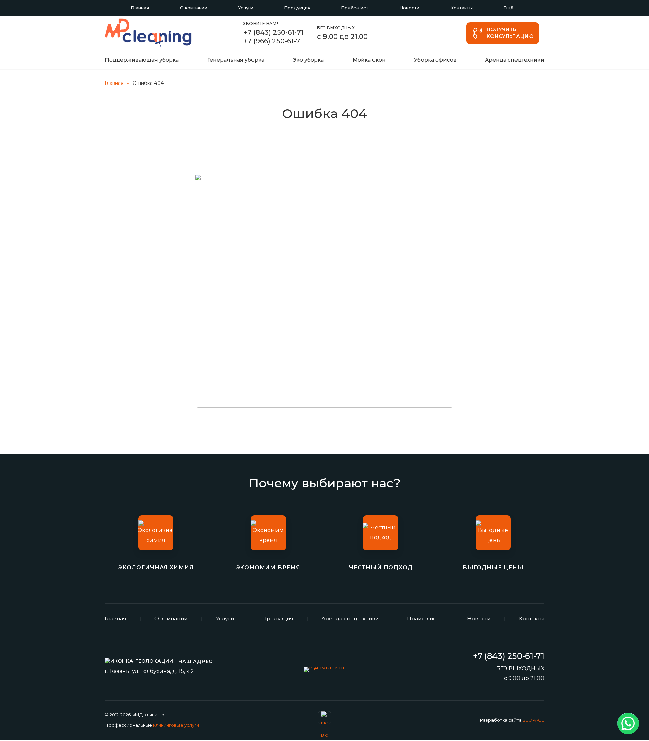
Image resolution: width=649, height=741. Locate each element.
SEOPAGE (533, 720)
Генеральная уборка (235, 59)
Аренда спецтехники (514, 59)
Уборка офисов (435, 59)
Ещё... (510, 7)
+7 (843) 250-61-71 (273, 32)
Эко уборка (308, 59)
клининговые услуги (176, 725)
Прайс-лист (354, 7)
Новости (409, 7)
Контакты (461, 7)
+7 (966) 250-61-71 (273, 41)
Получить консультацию (510, 32)
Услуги (245, 7)
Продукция (297, 7)
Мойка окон (369, 59)
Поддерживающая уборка (142, 59)
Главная (140, 7)
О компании (193, 7)
